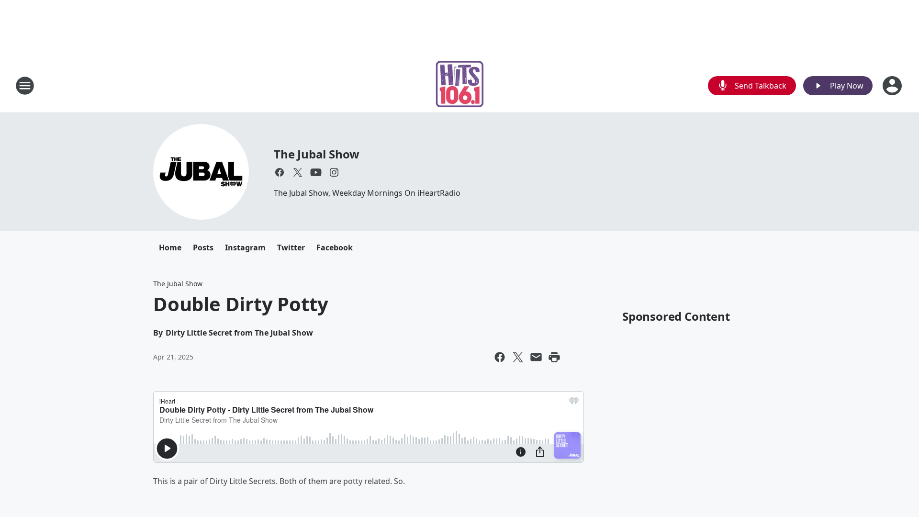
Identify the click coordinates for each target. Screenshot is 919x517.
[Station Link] (460, 85)
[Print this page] (554, 357)
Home (170, 247)
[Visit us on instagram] (334, 172)
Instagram (245, 247)
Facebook (334, 247)
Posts (203, 247)
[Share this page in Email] (536, 357)
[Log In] (893, 85)
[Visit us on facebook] (279, 172)
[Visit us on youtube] (316, 172)
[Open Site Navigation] (24, 85)
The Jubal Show (316, 154)
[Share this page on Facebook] (499, 357)
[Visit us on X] (297, 172)
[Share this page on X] (518, 357)
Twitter (291, 247)
